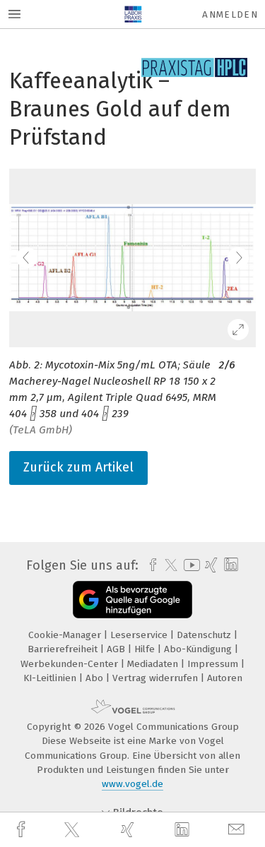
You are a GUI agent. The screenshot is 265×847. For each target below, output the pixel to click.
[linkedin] (183, 830)
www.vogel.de (132, 784)
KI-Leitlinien (51, 678)
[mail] (238, 830)
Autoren (224, 678)
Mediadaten (154, 664)
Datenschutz (205, 635)
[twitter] (73, 830)
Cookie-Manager (66, 635)
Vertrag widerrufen (156, 678)
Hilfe (146, 649)
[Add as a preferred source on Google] (132, 599)
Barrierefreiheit (64, 649)
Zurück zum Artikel (78, 467)
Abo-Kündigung (199, 649)
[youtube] (189, 565)
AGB (117, 649)
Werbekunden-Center (70, 664)
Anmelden (230, 14)
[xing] (129, 830)
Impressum (214, 664)
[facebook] (22, 830)
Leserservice (140, 635)
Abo (96, 678)
